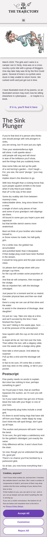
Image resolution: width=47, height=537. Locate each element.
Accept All (23, 513)
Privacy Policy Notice (14, 506)
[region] (23, 503)
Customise (23, 522)
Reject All (23, 530)
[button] (24, 20)
